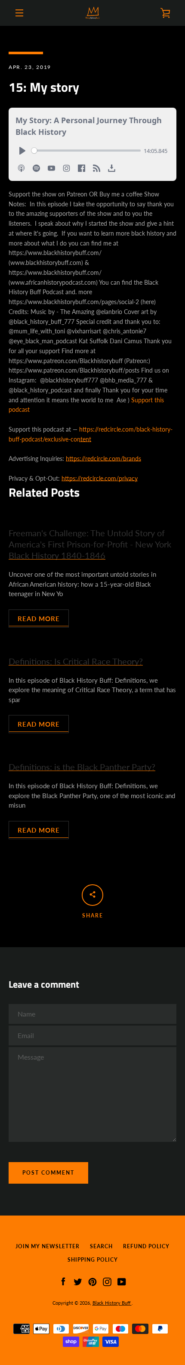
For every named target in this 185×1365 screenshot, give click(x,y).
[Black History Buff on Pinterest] (92, 1280)
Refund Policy (146, 1246)
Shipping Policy (93, 1259)
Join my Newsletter (47, 1246)
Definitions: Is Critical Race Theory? (76, 661)
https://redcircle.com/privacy (100, 478)
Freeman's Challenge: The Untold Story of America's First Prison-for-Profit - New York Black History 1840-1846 (90, 544)
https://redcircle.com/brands (103, 458)
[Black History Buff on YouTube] (121, 1280)
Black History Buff (112, 1303)
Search (101, 1246)
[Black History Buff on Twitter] (78, 1280)
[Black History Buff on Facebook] (63, 1280)
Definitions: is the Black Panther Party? (82, 767)
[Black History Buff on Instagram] (107, 1280)
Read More (39, 618)
